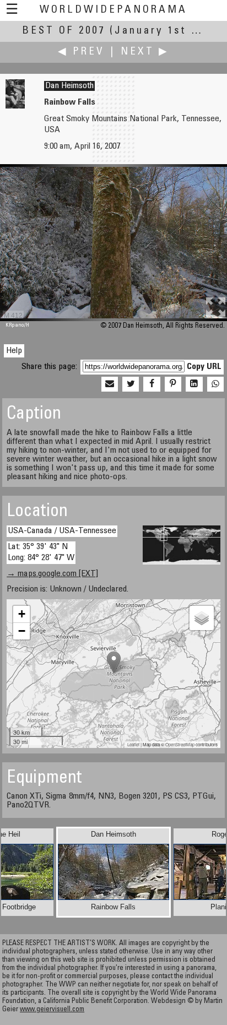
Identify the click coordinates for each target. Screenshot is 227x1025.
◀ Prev (81, 52)
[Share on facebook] (151, 384)
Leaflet (133, 744)
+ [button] (21, 614)
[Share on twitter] (131, 384)
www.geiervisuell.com (52, 1009)
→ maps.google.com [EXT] (52, 574)
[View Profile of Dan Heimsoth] (15, 106)
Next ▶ (145, 52)
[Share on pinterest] (173, 384)
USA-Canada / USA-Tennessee (62, 531)
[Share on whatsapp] (215, 384)
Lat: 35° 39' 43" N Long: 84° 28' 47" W (41, 552)
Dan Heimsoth (69, 86)
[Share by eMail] (110, 384)
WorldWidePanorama (113, 10)
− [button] (21, 631)
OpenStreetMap (179, 744)
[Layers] (202, 618)
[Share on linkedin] (194, 384)
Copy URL (204, 366)
